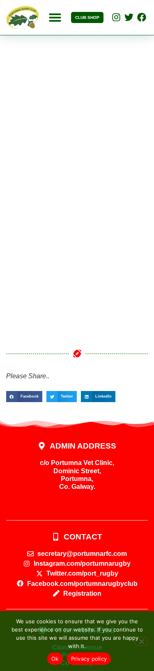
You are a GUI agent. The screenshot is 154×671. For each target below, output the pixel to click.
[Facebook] (141, 17)
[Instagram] (116, 17)
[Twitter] (128, 17)
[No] (141, 641)
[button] (55, 17)
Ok (55, 658)
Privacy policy (89, 658)
